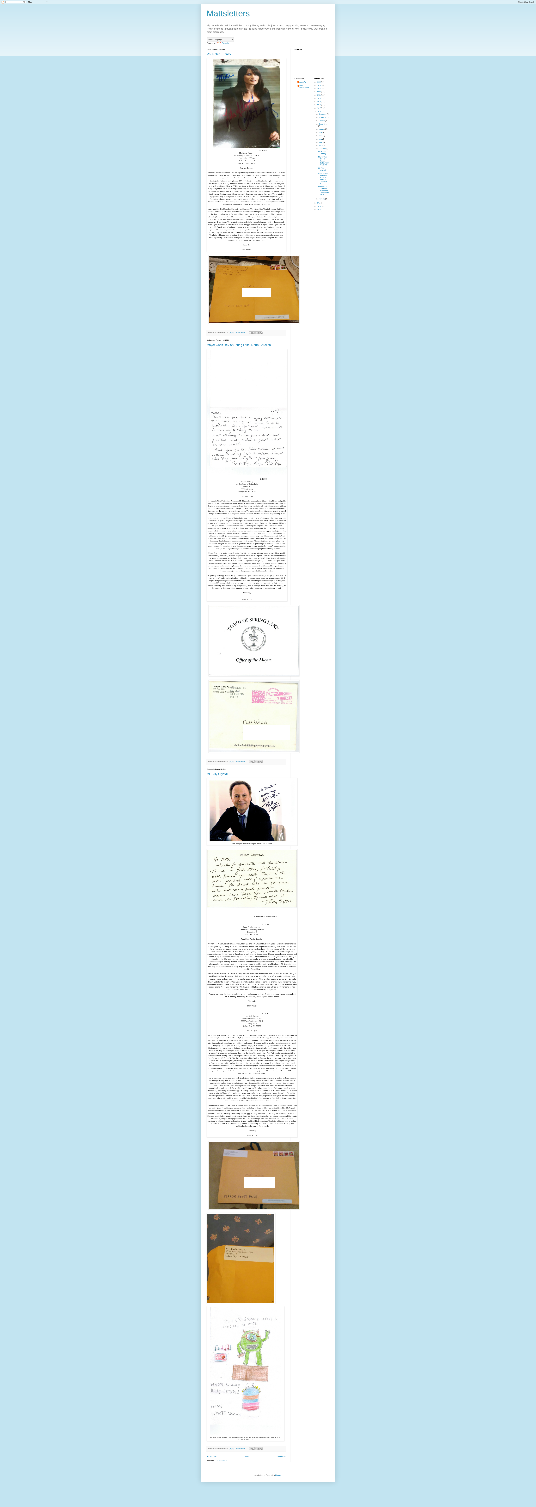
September (323, 124)
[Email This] (250, 332)
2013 (319, 209)
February (322, 149)
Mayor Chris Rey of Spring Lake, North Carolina (239, 345)
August (321, 129)
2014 (319, 206)
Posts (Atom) (222, 1460)
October (322, 121)
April (321, 142)
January (322, 199)
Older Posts (281, 1456)
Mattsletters (228, 13)
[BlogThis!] (253, 332)
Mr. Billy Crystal (217, 774)
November (323, 117)
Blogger (278, 1475)
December (323, 114)
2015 (319, 203)
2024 (319, 85)
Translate (225, 43)
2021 (319, 95)
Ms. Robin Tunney (219, 54)
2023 (319, 88)
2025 (319, 82)
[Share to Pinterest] (261, 332)
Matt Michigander (304, 87)
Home (247, 1456)
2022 (319, 92)
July (320, 133)
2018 (319, 105)
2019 (319, 102)
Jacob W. (302, 82)
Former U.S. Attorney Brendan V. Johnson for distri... (323, 191)
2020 (319, 98)
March (321, 145)
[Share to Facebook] (258, 332)
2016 (319, 111)
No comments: (241, 332)
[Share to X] (255, 332)
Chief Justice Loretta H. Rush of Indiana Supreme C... (323, 179)
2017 (319, 108)
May (320, 139)
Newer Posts (212, 1456)
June (321, 136)
